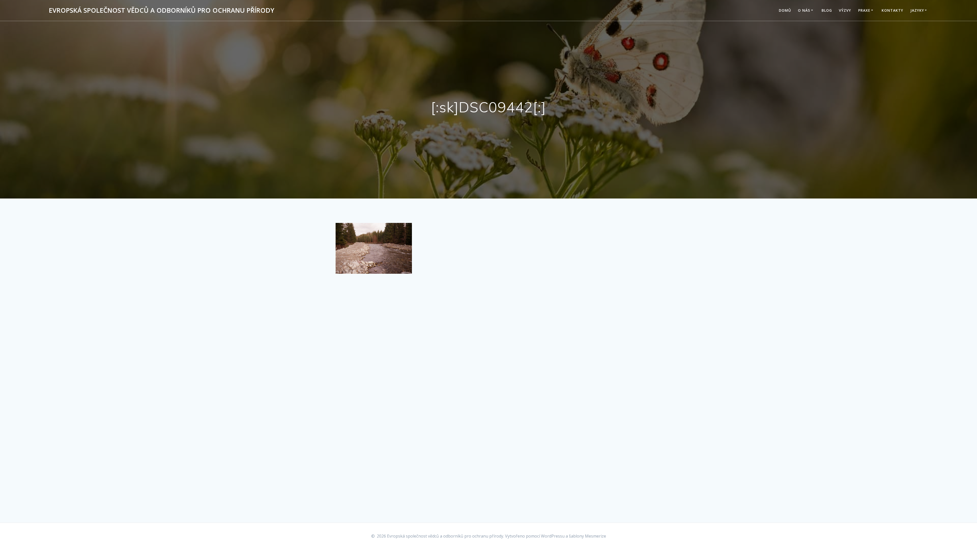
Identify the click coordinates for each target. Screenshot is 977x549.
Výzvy (845, 10)
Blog (827, 10)
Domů (785, 10)
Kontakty (892, 10)
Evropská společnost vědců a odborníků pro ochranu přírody (161, 10)
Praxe (864, 10)
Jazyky (917, 10)
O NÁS (804, 10)
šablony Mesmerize (587, 536)
